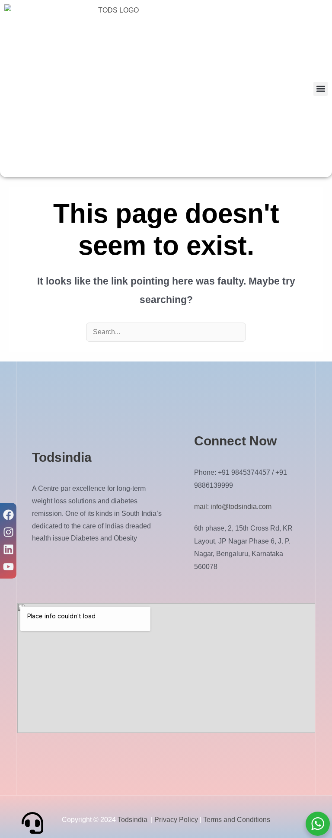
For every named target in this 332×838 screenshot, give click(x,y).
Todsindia (132, 819)
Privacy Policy (176, 819)
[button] (320, 89)
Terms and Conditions (236, 819)
